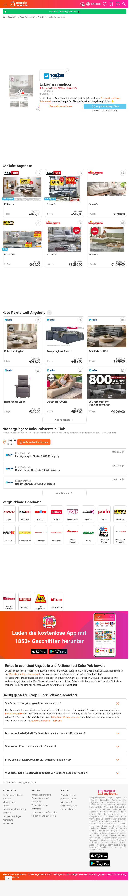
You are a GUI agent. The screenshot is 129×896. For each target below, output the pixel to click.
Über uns (7, 813)
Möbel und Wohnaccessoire (65, 717)
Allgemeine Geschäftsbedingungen (89, 874)
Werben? (7, 798)
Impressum (8, 820)
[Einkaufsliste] (117, 3)
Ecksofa (35, 720)
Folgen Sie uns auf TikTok (44, 816)
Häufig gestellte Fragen (13, 795)
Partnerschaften (68, 809)
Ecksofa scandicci (14, 713)
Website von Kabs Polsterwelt (24, 674)
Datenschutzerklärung (116, 874)
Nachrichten (8, 823)
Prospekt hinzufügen (12, 816)
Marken (6, 805)
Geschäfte (12, 17)
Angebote (42, 17)
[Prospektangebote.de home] (19, 4)
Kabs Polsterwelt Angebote (24, 312)
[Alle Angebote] (49, 312)
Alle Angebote (9, 802)
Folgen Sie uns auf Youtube (44, 812)
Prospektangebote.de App (15, 809)
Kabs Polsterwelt (27, 17)
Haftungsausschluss (62, 874)
